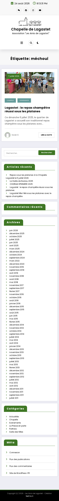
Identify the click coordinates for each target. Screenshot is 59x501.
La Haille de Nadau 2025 (21, 181)
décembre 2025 (16, 233)
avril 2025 (14, 245)
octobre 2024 (15, 254)
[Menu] (22, 43)
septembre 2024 (17, 257)
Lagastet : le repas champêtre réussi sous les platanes (27, 109)
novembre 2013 (16, 352)
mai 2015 (13, 318)
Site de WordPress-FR (19, 473)
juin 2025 (13, 242)
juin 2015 (13, 315)
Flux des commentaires (20, 466)
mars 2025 (14, 248)
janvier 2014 (14, 346)
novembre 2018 (16, 276)
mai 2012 (13, 382)
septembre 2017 (16, 288)
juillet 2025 (14, 239)
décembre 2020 (16, 264)
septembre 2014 (16, 334)
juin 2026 (13, 230)
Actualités (14, 416)
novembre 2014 (16, 328)
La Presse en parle (17, 425)
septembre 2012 (16, 376)
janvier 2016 (14, 303)
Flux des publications (19, 459)
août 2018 (14, 279)
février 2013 (14, 367)
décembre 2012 (16, 370)
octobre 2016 (15, 297)
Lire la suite (46, 135)
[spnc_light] (38, 42)
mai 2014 (13, 340)
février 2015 (14, 321)
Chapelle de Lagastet (30, 29)
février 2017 (14, 291)
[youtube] (40, 10)
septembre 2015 (16, 309)
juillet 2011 (13, 398)
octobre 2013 (15, 355)
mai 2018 (13, 282)
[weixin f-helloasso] (19, 10)
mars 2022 (14, 260)
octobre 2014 (15, 331)
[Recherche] (31, 42)
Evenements (24, 100)
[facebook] (26, 10)
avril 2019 (13, 273)
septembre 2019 (16, 270)
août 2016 (14, 300)
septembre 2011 (16, 395)
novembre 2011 (16, 391)
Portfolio (13, 428)
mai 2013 (13, 364)
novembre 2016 (16, 294)
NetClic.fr (29, 496)
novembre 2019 (16, 267)
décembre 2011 (16, 388)
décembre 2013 (16, 349)
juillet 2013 (14, 361)
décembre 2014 (16, 324)
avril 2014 (13, 343)
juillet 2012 (14, 379)
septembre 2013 (16, 358)
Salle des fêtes (16, 431)
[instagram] (33, 10)
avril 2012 (13, 385)
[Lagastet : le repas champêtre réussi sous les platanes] (29, 82)
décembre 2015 (16, 306)
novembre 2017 (16, 285)
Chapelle (10, 100)
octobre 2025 (15, 236)
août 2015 (14, 312)
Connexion (14, 452)
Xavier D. (15, 135)
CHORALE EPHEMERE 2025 (21, 184)
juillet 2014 (14, 337)
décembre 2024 (16, 251)
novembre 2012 (16, 373)
